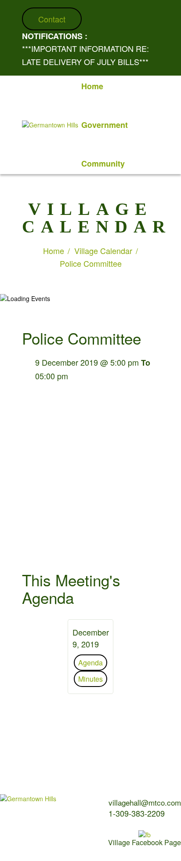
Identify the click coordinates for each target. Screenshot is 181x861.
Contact (51, 19)
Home (92, 86)
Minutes (90, 679)
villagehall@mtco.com (145, 802)
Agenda (90, 663)
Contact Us (63, 819)
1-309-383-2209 (137, 813)
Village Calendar (103, 250)
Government (104, 125)
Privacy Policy (16, 829)
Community (103, 163)
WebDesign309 (55, 843)
